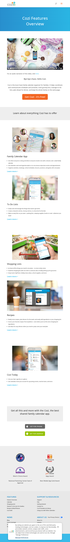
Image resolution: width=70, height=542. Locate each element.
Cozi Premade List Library (44, 508)
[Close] (58, 527)
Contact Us (40, 506)
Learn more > (12, 171)
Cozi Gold (9, 510)
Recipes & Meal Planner (13, 508)
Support (39, 500)
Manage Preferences (21, 537)
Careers (39, 522)
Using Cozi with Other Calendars (46, 510)
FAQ (38, 502)
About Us (39, 520)
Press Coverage (11, 522)
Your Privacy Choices (53, 517)
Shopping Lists (11, 504)
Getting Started (41, 504)
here (37, 74)
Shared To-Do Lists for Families (15, 506)
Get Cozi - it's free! (35, 96)
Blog (8, 520)
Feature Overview (12, 500)
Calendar (9, 502)
